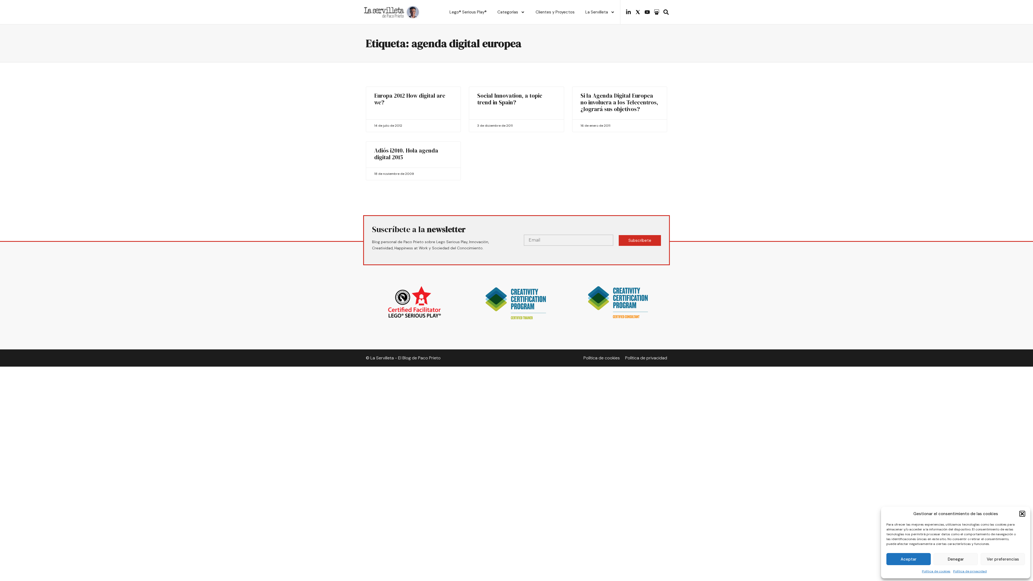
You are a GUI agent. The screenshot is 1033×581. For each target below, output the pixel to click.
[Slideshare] (656, 12)
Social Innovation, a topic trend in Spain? (509, 99)
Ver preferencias (1003, 559)
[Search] (666, 12)
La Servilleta (596, 12)
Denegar (956, 559)
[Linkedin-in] (628, 12)
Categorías (507, 12)
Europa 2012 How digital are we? (409, 99)
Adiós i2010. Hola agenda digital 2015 (406, 154)
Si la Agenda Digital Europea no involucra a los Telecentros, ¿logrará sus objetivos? (619, 102)
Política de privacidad (970, 571)
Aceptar (909, 559)
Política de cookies (936, 571)
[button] (1022, 513)
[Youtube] (647, 12)
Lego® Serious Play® (468, 12)
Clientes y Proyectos (555, 12)
